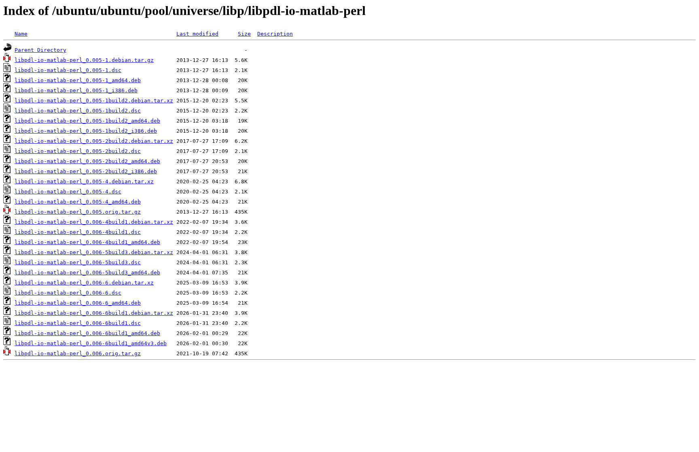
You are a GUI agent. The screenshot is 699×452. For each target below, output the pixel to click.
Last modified (197, 34)
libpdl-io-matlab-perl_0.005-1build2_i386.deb (86, 131)
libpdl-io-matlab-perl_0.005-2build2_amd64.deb (87, 161)
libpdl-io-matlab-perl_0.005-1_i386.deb (76, 90)
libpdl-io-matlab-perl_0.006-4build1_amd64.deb (87, 242)
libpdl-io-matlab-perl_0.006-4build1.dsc (78, 232)
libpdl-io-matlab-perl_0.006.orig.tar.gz (78, 353)
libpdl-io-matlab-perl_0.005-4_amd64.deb (78, 202)
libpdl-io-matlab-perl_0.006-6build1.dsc (78, 323)
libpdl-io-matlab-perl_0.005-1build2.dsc (78, 111)
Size (244, 34)
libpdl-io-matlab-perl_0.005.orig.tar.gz (78, 212)
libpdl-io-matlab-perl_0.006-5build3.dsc (78, 262)
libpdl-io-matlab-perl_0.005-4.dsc (68, 192)
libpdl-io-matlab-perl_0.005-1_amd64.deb (78, 80)
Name (21, 34)
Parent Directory (40, 50)
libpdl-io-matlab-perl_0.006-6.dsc (68, 293)
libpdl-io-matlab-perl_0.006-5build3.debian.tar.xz (94, 252)
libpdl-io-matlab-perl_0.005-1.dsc (68, 70)
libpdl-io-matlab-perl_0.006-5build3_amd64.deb (87, 273)
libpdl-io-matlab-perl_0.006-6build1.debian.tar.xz (94, 313)
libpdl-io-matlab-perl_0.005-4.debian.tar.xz (84, 181)
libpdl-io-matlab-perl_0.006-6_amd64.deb (78, 303)
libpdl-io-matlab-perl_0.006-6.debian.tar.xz (84, 283)
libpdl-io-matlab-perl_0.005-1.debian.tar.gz (84, 60)
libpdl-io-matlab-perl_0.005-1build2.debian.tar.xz (94, 101)
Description (275, 34)
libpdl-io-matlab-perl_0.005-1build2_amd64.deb (87, 121)
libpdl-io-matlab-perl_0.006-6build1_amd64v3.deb (91, 343)
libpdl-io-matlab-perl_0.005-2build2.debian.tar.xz (94, 141)
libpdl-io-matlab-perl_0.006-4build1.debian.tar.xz (94, 222)
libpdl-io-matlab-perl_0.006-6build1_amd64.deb (87, 333)
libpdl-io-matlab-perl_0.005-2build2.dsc (78, 151)
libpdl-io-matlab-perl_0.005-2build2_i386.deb (86, 171)
